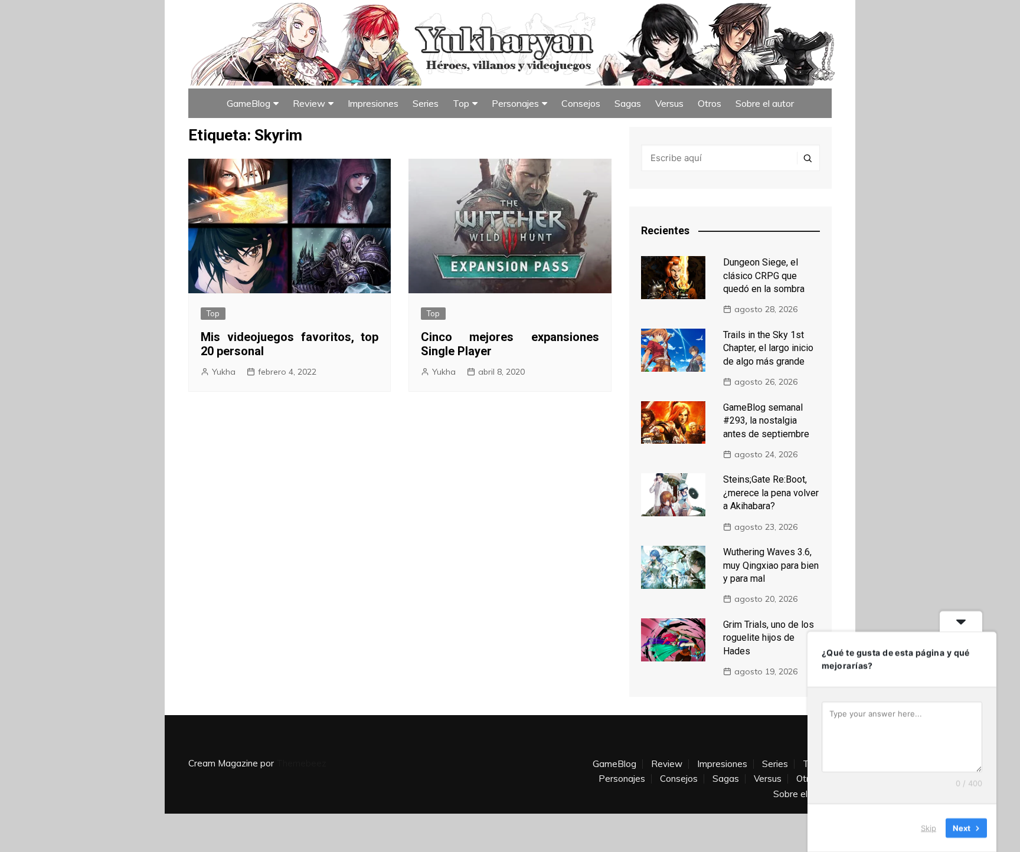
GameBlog (248, 103)
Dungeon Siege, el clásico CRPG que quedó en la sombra (764, 275)
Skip (928, 828)
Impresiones (373, 103)
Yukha (224, 371)
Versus (669, 103)
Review (309, 103)
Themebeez (301, 763)
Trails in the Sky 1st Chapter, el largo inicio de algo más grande (768, 348)
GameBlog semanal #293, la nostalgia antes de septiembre (766, 421)
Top (461, 103)
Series (426, 103)
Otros (709, 103)
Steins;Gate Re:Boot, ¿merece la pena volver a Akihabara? (771, 493)
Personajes (515, 103)
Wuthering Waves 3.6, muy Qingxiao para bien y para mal (771, 565)
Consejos (580, 103)
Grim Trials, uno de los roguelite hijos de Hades (768, 638)
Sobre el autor (764, 103)
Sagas (627, 103)
